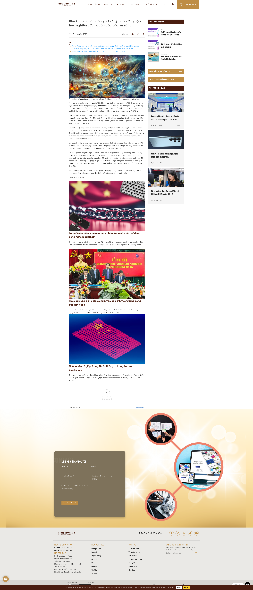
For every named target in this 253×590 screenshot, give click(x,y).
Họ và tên (66, 466)
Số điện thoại (67, 476)
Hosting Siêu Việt (93, 4)
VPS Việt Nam (134, 552)
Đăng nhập (140, 407)
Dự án (93, 563)
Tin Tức (163, 4)
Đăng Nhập (96, 549)
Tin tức (94, 570)
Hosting (131, 570)
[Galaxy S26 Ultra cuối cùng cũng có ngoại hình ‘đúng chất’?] (166, 148)
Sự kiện (94, 574)
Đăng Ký (94, 552)
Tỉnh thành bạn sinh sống (101, 476)
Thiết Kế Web (151, 4)
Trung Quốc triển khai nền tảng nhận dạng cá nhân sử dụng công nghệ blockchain (105, 46)
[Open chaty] (247, 585)
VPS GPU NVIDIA (135, 559)
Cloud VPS (109, 4)
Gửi (195, 553)
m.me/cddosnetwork (72, 564)
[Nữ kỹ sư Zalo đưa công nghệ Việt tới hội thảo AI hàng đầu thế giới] (166, 186)
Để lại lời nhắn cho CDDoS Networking (77, 486)
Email (94, 466)
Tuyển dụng (96, 556)
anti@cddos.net (66, 559)
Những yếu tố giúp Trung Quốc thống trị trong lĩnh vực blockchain (98, 52)
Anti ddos (121, 4)
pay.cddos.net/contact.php (65, 569)
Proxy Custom (135, 4)
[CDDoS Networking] (67, 4)
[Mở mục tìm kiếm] (173, 4)
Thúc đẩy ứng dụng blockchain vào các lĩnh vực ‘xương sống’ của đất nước (102, 49)
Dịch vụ (94, 559)
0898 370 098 (66, 548)
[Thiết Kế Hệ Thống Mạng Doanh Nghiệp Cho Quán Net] (166, 57)
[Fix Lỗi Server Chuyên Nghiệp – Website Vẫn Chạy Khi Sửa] (166, 33)
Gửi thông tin (69, 503)
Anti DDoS (132, 566)
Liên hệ (94, 566)
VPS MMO (132, 556)
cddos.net (97, 582)
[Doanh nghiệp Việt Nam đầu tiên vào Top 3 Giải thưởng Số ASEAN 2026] (166, 111)
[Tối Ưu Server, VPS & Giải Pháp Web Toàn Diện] (166, 45)
